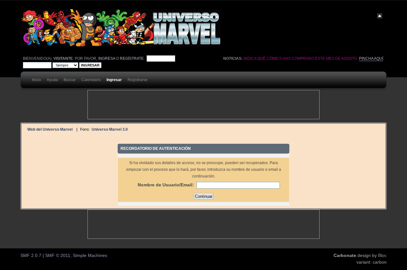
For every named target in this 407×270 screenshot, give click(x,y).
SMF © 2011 (57, 255)
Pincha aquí (371, 58)
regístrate (132, 58)
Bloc (382, 255)
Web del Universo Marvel (49, 129)
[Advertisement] (203, 104)
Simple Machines (90, 255)
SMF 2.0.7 (30, 255)
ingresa (106, 58)
